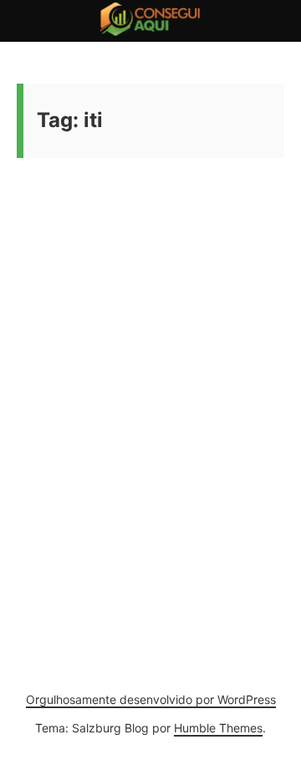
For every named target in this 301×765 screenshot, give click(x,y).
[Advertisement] (150, 375)
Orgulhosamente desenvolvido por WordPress (151, 699)
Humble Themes (218, 728)
